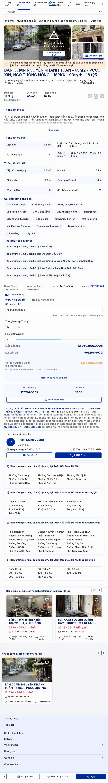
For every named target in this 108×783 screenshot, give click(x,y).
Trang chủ (8, 20)
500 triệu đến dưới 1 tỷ (50, 501)
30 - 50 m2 (44, 569)
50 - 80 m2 (73, 569)
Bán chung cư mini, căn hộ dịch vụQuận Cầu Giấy (34, 253)
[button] (10, 326)
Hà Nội (83, 20)
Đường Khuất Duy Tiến (21, 539)
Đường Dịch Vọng (48, 543)
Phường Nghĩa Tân (48, 479)
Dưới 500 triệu (17, 501)
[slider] (19, 327)
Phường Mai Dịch (76, 475)
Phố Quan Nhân (46, 535)
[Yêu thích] (102, 96)
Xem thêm (54, 130)
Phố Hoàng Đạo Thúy (78, 532)
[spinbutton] (8, 327)
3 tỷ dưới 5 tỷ (45, 505)
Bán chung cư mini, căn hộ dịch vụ (58, 20)
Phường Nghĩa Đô (18, 479)
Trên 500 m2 (45, 577)
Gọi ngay (90, 776)
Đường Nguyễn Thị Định (51, 532)
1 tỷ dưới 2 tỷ (74, 501)
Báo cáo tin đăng (56, 399)
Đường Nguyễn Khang (50, 547)
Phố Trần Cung (46, 551)
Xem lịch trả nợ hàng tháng (54, 378)
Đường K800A (17, 547)
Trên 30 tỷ (14, 513)
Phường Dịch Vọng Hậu (51, 475)
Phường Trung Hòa (19, 483)
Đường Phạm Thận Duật (80, 547)
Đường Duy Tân (75, 543)
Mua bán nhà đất (26, 20)
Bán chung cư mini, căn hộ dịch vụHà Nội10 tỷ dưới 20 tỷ (38, 275)
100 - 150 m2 (45, 573)
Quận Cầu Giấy (99, 20)
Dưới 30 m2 (15, 569)
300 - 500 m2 (16, 577)
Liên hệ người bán (54, 53)
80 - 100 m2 (15, 573)
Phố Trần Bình (16, 532)
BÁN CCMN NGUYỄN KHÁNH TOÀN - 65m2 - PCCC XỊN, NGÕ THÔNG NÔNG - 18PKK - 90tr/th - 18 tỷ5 (52, 410)
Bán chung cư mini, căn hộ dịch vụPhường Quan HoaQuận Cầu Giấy (44, 268)
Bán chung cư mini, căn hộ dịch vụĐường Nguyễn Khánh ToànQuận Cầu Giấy (49, 261)
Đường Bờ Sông (17, 543)
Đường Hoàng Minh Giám (80, 535)
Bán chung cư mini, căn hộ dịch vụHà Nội (29, 246)
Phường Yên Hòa (47, 483)
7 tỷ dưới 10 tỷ (16, 509)
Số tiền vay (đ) (13, 304)
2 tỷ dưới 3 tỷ (16, 505)
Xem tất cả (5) (95, 55)
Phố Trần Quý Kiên (77, 551)
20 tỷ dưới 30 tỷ (75, 509)
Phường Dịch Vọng (19, 475)
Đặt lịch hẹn (27, 776)
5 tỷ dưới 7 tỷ (74, 505)
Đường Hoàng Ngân (49, 539)
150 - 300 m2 (74, 573)
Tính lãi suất (18, 294)
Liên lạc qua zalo (59, 776)
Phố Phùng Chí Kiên (20, 551)
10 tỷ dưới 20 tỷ (46, 509)
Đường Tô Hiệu (75, 539)
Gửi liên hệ (32, 455)
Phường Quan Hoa (77, 479)
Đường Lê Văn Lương (20, 535)
